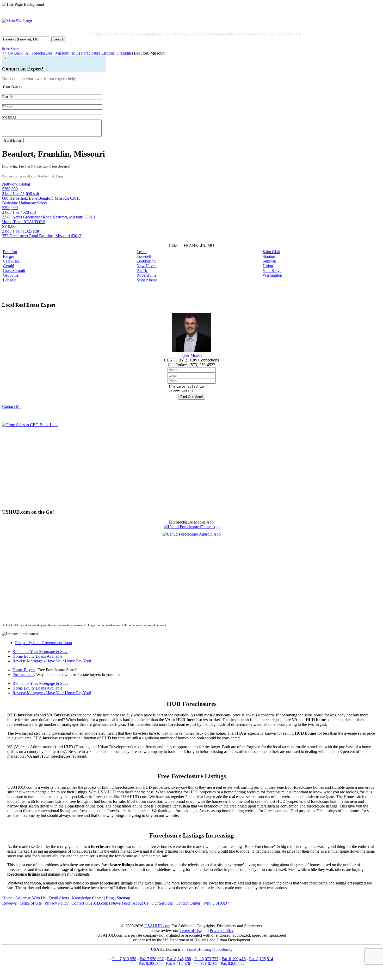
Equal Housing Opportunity (209, 949)
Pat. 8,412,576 (178, 963)
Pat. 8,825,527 (233, 963)
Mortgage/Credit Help (189, 34)
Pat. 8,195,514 (261, 959)
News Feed (120, 903)
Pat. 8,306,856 (151, 963)
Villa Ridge (272, 270)
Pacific (142, 270)
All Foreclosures (38, 53)
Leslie (141, 252)
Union (268, 266)
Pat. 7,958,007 (152, 959)
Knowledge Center (131, 34)
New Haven (147, 266)
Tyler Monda (191, 355)
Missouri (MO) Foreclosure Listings (84, 53)
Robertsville (146, 275)
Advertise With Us (30, 898)
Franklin (124, 53)
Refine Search (10, 49)
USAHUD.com (157, 926)
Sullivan (269, 261)
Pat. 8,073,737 (206, 959)
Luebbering (146, 261)
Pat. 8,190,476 (234, 959)
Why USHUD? (216, 903)
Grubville (10, 275)
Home (7, 898)
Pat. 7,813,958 (124, 959)
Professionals (242, 34)
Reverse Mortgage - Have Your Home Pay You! (52, 661)
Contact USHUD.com (89, 903)
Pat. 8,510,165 (205, 963)
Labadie (9, 280)
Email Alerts (159, 34)
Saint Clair (271, 252)
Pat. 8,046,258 (179, 959)
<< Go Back (12, 53)
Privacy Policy (57, 903)
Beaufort (10, 252)
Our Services (162, 903)
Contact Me (11, 406)
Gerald (8, 266)
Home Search (103, 34)
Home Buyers (24, 670)
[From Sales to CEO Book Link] (30, 425)
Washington (272, 275)
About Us (140, 903)
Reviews (222, 34)
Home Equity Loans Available (37, 656)
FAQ (212, 34)
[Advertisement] (158, 467)
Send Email (13, 140)
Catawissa (11, 261)
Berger (8, 256)
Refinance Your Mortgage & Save (40, 651)
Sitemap (123, 898)
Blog (110, 898)
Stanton (269, 256)
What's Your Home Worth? (278, 34)
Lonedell (144, 256)
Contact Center (188, 903)
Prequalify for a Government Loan (43, 642)
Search (58, 39)
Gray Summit (14, 270)
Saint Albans (147, 280)
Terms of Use (31, 903)
